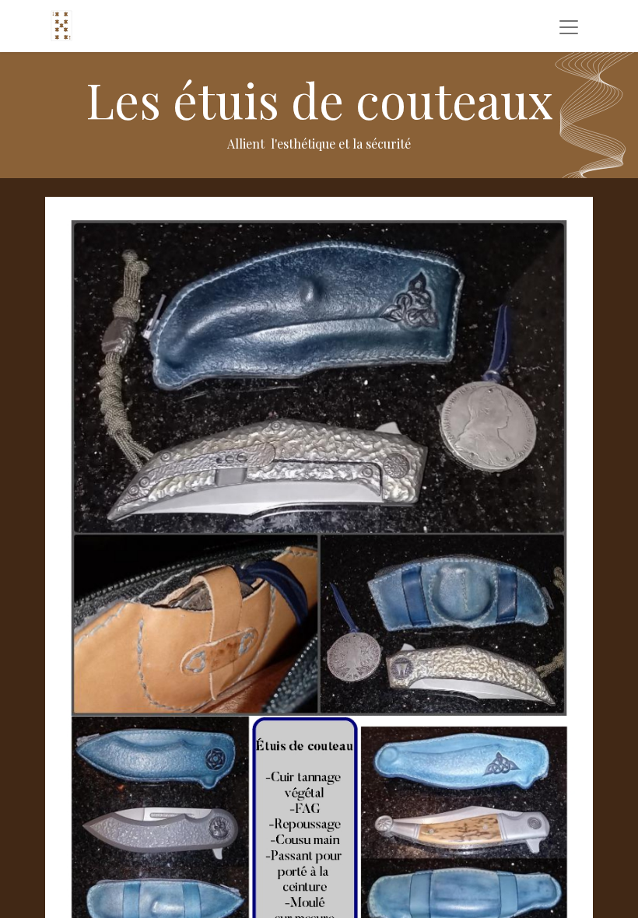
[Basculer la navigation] (568, 26)
